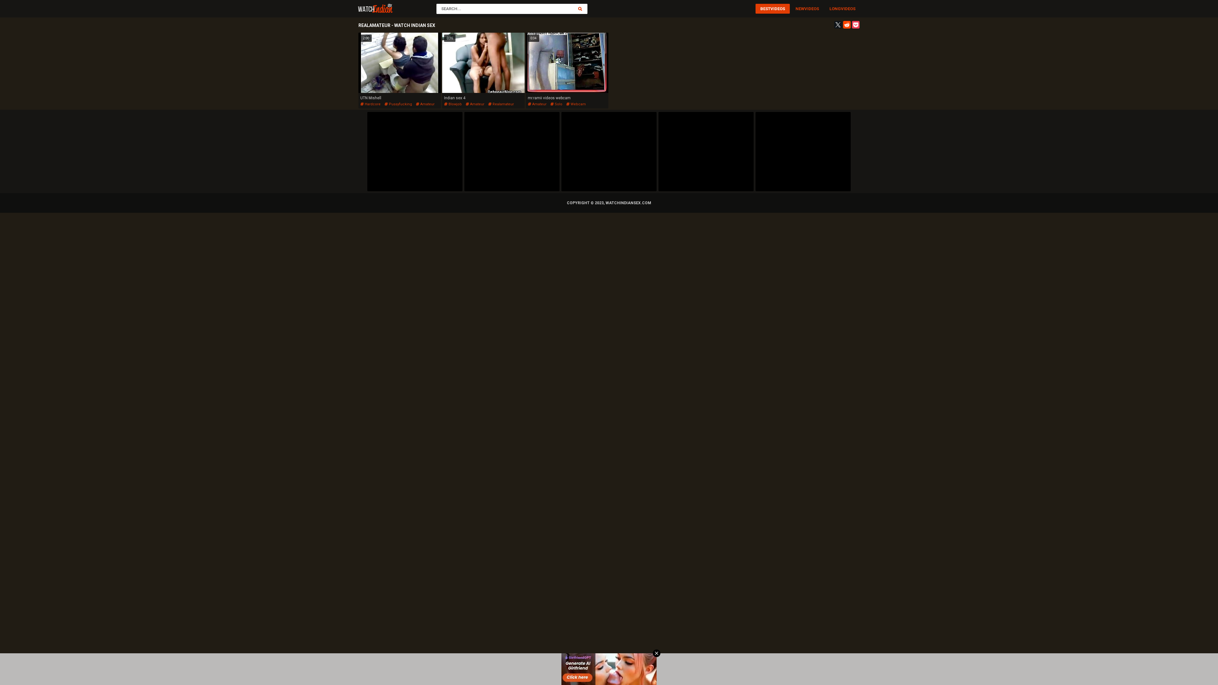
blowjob (455, 104)
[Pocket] (856, 25)
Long (835, 8)
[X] (838, 25)
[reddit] (847, 25)
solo (558, 104)
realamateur (503, 104)
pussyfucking (400, 104)
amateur (427, 104)
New (800, 8)
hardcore (372, 104)
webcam (578, 104)
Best (765, 8)
